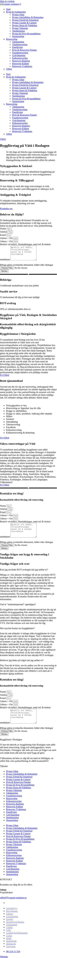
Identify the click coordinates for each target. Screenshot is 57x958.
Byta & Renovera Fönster (24, 50)
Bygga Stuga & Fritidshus (24, 25)
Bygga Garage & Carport (24, 22)
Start (8, 9)
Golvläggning (18, 55)
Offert (9, 69)
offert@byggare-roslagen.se (13, 897)
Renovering (11, 39)
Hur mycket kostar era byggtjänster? (17, 628)
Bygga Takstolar (20, 28)
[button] (28, 569)
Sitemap (4, 956)
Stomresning (18, 36)
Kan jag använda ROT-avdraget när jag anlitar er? (24, 569)
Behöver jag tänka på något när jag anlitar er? (21, 660)
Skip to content (7, 1)
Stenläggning (18, 31)
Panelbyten (17, 47)
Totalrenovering (19, 44)
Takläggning (18, 42)
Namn (3, 228)
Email (3, 235)
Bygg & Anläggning (16, 12)
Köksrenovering (20, 58)
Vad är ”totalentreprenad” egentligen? (18, 604)
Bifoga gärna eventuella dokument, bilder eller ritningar (26, 265)
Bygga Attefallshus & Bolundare (27, 17)
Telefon (4, 232)
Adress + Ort (6, 238)
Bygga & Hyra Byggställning (26, 33)
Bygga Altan (18, 14)
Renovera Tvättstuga (22, 66)
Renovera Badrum (21, 61)
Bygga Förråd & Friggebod (25, 20)
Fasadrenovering (20, 52)
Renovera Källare (20, 63)
